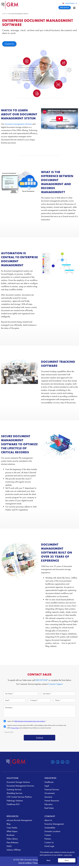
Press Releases (12, 842)
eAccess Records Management (19, 820)
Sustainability (49, 827)
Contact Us (49, 842)
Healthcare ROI (13, 804)
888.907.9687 (41, 680)
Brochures (10, 835)
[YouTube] (67, 762)
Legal (46, 785)
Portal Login (49, 846)
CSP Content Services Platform (19, 796)
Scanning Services (14, 789)
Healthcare (48, 782)
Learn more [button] (68, 855)
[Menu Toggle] (74, 8)
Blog (8, 823)
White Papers (12, 831)
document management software (18, 124)
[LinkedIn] (62, 762)
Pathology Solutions (15, 800)
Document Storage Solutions (18, 782)
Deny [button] (48, 860)
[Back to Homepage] (16, 762)
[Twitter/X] (52, 762)
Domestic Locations (52, 831)
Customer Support (55, 684)
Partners (47, 838)
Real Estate (49, 808)
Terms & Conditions (25, 863)
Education (48, 804)
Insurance (48, 796)
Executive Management (54, 823)
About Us (48, 820)
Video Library (12, 838)
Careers (47, 835)
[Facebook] (57, 762)
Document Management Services (20, 785)
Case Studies (12, 827)
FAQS (9, 846)
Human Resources (51, 800)
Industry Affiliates (14, 849)
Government (49, 793)
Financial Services (51, 789)
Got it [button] (67, 860)
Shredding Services (14, 793)
